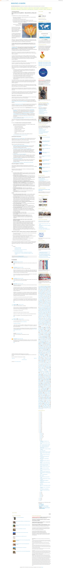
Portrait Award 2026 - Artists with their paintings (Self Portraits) (46, 163)
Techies (48, 319)
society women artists (48, 399)
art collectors (48, 328)
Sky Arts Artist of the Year (43, 314)
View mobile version (24, 359)
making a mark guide (43, 372)
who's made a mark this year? (45, 406)
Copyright (45, 9)
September (41, 436)
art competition (40, 329)
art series (48, 335)
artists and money (42, 339)
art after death (43, 326)
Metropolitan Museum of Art (47, 301)
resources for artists (42, 394)
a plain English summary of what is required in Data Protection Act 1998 (23, 117)
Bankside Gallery (43, 290)
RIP (48, 305)
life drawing (46, 370)
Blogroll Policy (44, 189)
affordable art (48, 324)
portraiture (44, 389)
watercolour (40, 403)
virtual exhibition (43, 402)
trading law (48, 401)
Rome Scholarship (42, 306)
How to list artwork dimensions (20, 517)
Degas (45, 292)
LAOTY (41, 299)
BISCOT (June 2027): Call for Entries (43, 256)
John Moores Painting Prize (46, 297)
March (41, 494)
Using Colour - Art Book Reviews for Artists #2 (45, 485)
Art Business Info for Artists (42, 129)
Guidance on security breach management (19, 154)
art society (46, 336)
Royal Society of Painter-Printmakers (45, 311)
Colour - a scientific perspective (43, 474)
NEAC (42, 302)
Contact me (39, 106)
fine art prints (40, 359)
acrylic (45, 324)
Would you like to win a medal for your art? (46, 156)
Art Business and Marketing (44, 286)
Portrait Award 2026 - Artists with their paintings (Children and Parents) (46, 160)
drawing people (49, 351)
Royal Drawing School (47, 307)
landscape (47, 367)
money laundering (46, 376)
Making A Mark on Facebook (42, 109)
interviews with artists (41, 366)
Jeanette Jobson (15, 283)
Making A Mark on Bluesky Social (43, 110)
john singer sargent (48, 366)
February (41, 495)
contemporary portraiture (43, 347)
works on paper (40, 408)
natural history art (46, 377)
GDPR (38, 294)
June (40, 440)
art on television (45, 334)
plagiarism (41, 385)
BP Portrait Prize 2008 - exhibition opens (45, 471)
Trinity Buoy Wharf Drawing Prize (42, 321)
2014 (40, 425)
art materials (48, 333)
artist (48, 337)
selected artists (49, 395)
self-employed (41, 396)
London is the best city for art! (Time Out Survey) (46, 152)
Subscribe (44, 37)
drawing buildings (48, 350)
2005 (40, 500)
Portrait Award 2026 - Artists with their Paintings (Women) (46, 171)
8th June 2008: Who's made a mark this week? (44, 477)
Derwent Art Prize (49, 292)
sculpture (43, 395)
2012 (40, 427)
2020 (40, 418)
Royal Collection (41, 307)
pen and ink (43, 383)
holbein (49, 361)
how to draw (49, 362)
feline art (43, 357)
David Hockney (41, 292)
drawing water (47, 352)
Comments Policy (40, 189)
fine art (44, 358)
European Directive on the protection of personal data (19, 101)
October (41, 435)
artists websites (48, 339)
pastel (49, 382)
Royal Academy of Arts (48, 306)
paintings (47, 381)
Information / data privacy (18, 247)
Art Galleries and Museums (44, 287)
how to (46, 362)
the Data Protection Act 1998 (19, 104)
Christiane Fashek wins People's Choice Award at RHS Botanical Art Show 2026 (44, 252)
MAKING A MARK (18, 3)
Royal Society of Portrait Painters (43, 312)
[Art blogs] (42, 59)
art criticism (47, 329)
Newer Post (13, 358)
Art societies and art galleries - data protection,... (44, 441)
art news (39, 334)
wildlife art (39, 407)
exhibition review (46, 355)
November (41, 434)
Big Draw (48, 290)
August (41, 437)
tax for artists (43, 400)
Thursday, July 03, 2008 (19, 333)
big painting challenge (44, 341)
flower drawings (49, 359)
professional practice (47, 392)
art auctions (47, 326)
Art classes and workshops (43, 288)
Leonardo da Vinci (49, 299)
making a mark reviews (45, 373)
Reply (14, 264)
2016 (40, 423)
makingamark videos (45, 374)
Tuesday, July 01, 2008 (20, 283)
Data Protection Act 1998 (18, 248)
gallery (40, 360)
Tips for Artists (41, 133)
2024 (40, 414)
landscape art (40, 368)
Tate (43, 318)
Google (47, 294)
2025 (40, 413)
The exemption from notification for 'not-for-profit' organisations (22, 148)
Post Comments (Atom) (18, 361)
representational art (40, 393)
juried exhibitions (42, 367)
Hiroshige (44, 295)
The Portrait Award (40, 320)
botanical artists (48, 343)
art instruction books (43, 332)
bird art (49, 341)
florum (44, 359)
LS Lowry (44, 299)
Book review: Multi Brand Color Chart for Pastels (45, 470)
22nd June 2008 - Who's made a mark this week (45, 453)
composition (48, 345)
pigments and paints (48, 384)
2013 (40, 426)
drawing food (44, 351)
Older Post (35, 358)
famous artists (45, 356)
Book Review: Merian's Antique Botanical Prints (45, 462)
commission (43, 345)
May (40, 492)
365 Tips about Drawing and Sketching (44, 131)
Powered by (43, 39)
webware (39, 405)
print (45, 390)
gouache (39, 361)
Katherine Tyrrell (46, 298)
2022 (40, 416)
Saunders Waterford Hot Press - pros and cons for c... (45, 482)
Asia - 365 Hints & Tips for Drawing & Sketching (43, 506)
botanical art (40, 343)
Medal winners (41, 301)
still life (39, 400)
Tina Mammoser (15, 267)
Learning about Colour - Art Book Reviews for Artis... (45, 487)
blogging (43, 342)
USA (50, 321)
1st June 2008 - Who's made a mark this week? (45, 490)
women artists (45, 407)
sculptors (39, 395)
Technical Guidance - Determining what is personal (23, 162)
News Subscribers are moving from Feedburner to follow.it (44, 225)
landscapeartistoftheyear (41, 370)
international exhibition (42, 365)
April (40, 493)
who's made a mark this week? (44, 406)
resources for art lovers (48, 393)
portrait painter (44, 388)
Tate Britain (47, 318)
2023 (40, 415)
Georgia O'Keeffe (43, 294)
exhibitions (39, 356)
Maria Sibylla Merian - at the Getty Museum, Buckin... (45, 473)
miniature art (45, 375)
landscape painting (42, 369)
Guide (18, 138)
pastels (39, 383)
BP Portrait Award (44, 289)
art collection (43, 328)
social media (48, 398)
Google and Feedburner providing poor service (44, 468)
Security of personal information (17, 158)
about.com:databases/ (24, 321)
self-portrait (45, 396)
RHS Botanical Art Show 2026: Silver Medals (44, 257)
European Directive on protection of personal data (21, 249)
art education (45, 330)
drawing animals (43, 350)
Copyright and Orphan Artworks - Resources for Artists (45, 479)
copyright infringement (41, 348)
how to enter (40, 363)
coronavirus (46, 348)
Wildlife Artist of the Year (47, 323)
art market (44, 333)
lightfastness (43, 371)
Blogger (42, 567)
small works (43, 398)
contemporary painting (48, 346)
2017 (40, 422)
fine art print (48, 358)
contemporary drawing (41, 346)
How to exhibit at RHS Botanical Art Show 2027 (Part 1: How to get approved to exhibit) (44, 255)
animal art (39, 325)
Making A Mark (15, 304)
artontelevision (47, 340)
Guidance (23, 138)
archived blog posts (42, 180)
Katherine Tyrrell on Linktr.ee (42, 108)
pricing (43, 390)
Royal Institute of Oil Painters (42, 308)
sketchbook (47, 397)
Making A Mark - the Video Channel (43, 112)
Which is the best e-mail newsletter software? (44, 458)
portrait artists (40, 387)
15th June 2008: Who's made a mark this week (45, 466)
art (50, 325)
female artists (48, 357)
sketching (39, 398)
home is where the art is (41, 362)
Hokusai (49, 295)
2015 (40, 424)
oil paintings (41, 379)
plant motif (48, 385)
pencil (47, 383)
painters (48, 380)
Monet (39, 302)
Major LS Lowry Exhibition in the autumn (46, 148)
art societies (41, 336)
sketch (43, 397)
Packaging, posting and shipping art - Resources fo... (44, 481)
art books (46, 327)
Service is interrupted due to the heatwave (46, 167)
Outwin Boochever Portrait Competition (44, 304)
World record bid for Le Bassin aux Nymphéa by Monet (45, 449)
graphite (43, 361)
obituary (43, 378)
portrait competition (45, 387)
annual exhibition (45, 325)
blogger (39, 342)
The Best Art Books (19, 9)
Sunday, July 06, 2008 (20, 338)
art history (49, 331)
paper (39, 382)
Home (24, 358)
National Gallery (46, 302)
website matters (46, 404)
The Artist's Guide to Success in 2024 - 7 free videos (44, 224)
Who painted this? (36, 9)
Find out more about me (41, 105)
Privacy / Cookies (48, 9)
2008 (40, 432)
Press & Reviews (41, 9)
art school (44, 335)
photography (42, 384)
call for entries (42, 343)
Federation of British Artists (46, 293)
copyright (48, 347)
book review (47, 342)
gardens (43, 360)
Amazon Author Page (41, 113)
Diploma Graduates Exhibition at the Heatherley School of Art (46, 141)
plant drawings (44, 385)
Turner (47, 321)
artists (50, 338)
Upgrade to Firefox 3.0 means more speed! (45, 451)
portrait (39, 386)
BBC (40, 289)
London (41, 300)
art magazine (39, 333)
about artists (41, 324)
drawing (45, 349)
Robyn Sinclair (15, 261)
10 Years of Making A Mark (42, 178)
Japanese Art (46, 296)
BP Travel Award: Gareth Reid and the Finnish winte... (44, 457)
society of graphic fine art (41, 399)
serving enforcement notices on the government (20, 114)
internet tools (48, 365)
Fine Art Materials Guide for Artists (43, 132)
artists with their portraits (41, 340)
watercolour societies (47, 403)
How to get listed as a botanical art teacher (44, 253)
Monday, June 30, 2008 (20, 261)
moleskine (41, 376)
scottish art (48, 394)
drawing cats (40, 351)
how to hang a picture (45, 363)
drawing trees (42, 352)
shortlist (39, 397)
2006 (40, 499)
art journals (48, 332)
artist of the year (40, 338)
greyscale (46, 361)
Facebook (41, 293)
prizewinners (40, 392)
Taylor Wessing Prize (43, 319)
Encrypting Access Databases (16, 323)
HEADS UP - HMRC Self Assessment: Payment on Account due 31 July (46, 145)
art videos (43, 337)
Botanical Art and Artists (24, 9)
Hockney (46, 295)
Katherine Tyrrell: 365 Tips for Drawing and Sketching (44, 508)
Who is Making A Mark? (42, 450)
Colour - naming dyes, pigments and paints (45, 444)
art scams (41, 335)
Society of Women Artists (43, 317)
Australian (50, 288)
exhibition (42, 354)
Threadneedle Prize (47, 320)
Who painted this (40, 323)
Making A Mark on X (41, 111)
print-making (49, 390)
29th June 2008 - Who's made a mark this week (45, 443)
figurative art (40, 358)
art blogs (42, 327)
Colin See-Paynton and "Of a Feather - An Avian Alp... (45, 460)
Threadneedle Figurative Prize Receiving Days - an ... (45, 455)
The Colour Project (14, 9)
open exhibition (46, 379)
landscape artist (45, 368)
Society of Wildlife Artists (47, 316)
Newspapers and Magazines (47, 303)
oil (45, 378)
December (41, 433)
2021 (40, 417)
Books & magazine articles (30, 9)
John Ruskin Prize (40, 298)
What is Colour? (42, 475)
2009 (40, 431)
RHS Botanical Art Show (44, 305)
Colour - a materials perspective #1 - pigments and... (44, 447)
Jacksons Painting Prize (41, 296)
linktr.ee (48, 103)
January (41, 496)
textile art (47, 400)
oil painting (49, 378)
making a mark (48, 371)
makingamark (40, 374)
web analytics (40, 404)
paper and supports (43, 382)
